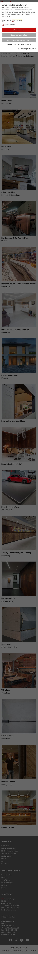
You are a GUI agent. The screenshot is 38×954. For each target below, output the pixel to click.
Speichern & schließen (19, 35)
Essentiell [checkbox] (7, 21)
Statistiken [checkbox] (18, 21)
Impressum (22, 49)
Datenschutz (31, 49)
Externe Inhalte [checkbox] (9, 25)
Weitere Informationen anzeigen (18, 44)
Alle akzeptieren (19, 30)
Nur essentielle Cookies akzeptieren (19, 40)
